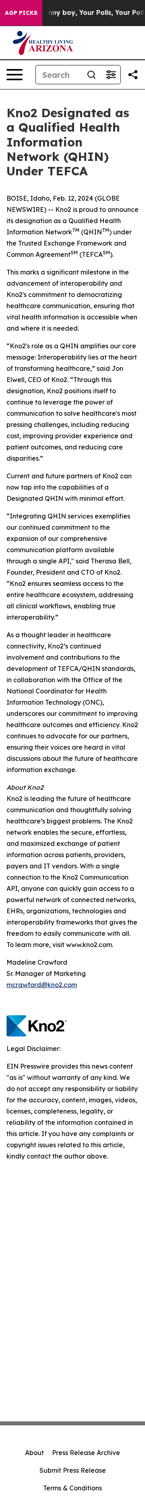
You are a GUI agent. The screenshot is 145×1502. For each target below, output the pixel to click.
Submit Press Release (72, 1470)
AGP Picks (21, 12)
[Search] (91, 74)
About (34, 1453)
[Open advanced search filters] (110, 74)
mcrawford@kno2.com (41, 985)
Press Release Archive (86, 1453)
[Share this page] (133, 75)
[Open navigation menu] (14, 75)
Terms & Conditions (72, 1488)
